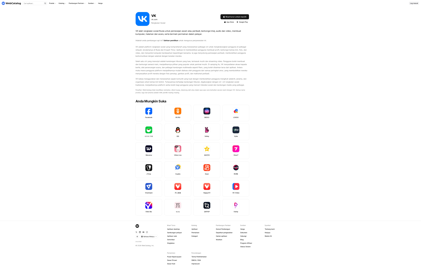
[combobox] (149, 236)
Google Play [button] (243, 22)
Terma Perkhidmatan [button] (199, 257)
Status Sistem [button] (245, 247)
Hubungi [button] (243, 236)
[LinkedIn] (140, 232)
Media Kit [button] (268, 236)
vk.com (154, 19)
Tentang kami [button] (270, 229)
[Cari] (45, 3)
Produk (51, 3)
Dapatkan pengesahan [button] (224, 232)
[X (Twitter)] (136, 232)
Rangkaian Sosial (158, 23)
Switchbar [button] (171, 239)
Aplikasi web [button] (172, 236)
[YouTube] (143, 232)
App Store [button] (230, 22)
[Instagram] (147, 232)
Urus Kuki (139, 241)
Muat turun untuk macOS (236, 17)
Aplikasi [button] (195, 229)
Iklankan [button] (219, 239)
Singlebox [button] (171, 243)
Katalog (61, 3)
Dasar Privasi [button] (172, 260)
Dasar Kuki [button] (171, 264)
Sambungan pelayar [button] (174, 232)
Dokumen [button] (243, 232)
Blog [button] (242, 239)
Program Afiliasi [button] (246, 243)
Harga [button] (242, 229)
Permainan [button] (195, 232)
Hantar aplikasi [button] (221, 236)
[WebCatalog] (137, 226)
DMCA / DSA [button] (196, 260)
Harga (100, 3)
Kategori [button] (195, 236)
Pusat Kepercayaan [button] (174, 257)
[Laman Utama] (11, 3)
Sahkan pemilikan (171, 40)
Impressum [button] (196, 264)
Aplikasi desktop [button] (173, 229)
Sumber (91, 3)
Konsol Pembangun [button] (223, 229)
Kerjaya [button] (267, 232)
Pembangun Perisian (76, 3)
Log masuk (414, 3)
